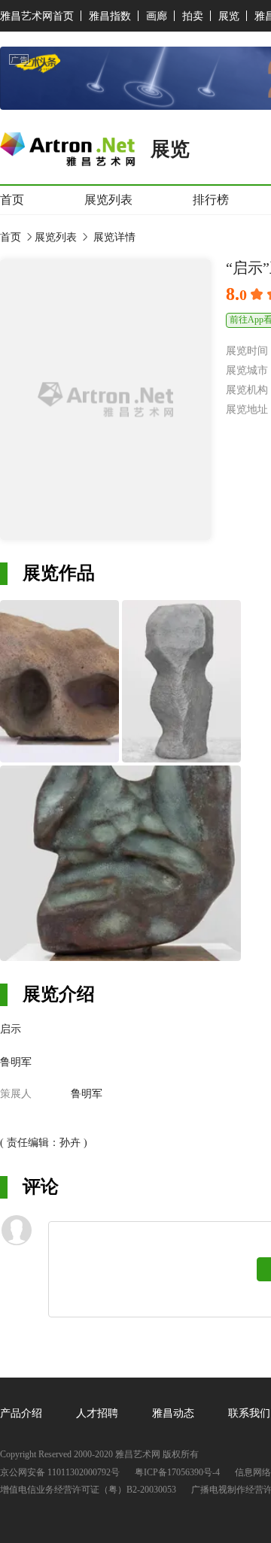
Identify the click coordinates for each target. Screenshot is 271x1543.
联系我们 (249, 1413)
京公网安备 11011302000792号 (60, 1473)
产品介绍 (21, 1413)
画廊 (156, 16)
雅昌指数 (110, 16)
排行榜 (211, 199)
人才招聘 (97, 1413)
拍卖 (192, 16)
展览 (228, 16)
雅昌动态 (173, 1413)
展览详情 (113, 237)
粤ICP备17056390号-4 (177, 1473)
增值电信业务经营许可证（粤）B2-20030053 (88, 1490)
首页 (12, 199)
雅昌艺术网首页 (37, 16)
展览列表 (108, 199)
